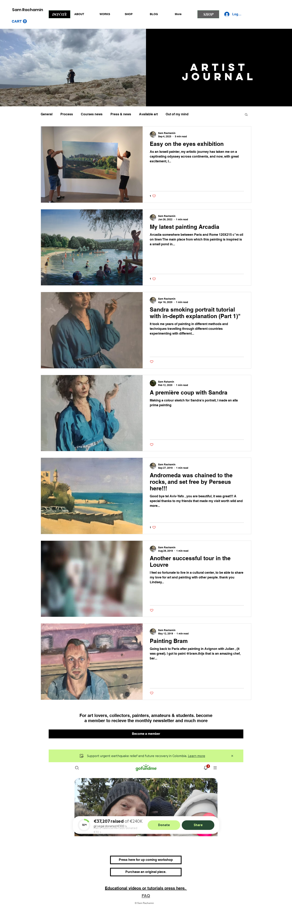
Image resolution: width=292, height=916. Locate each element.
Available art (148, 114)
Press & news (120, 114)
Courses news (91, 114)
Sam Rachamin (27, 10)
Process (66, 114)
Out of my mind (177, 114)
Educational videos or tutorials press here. (146, 888)
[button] (19, 21)
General (46, 114)
